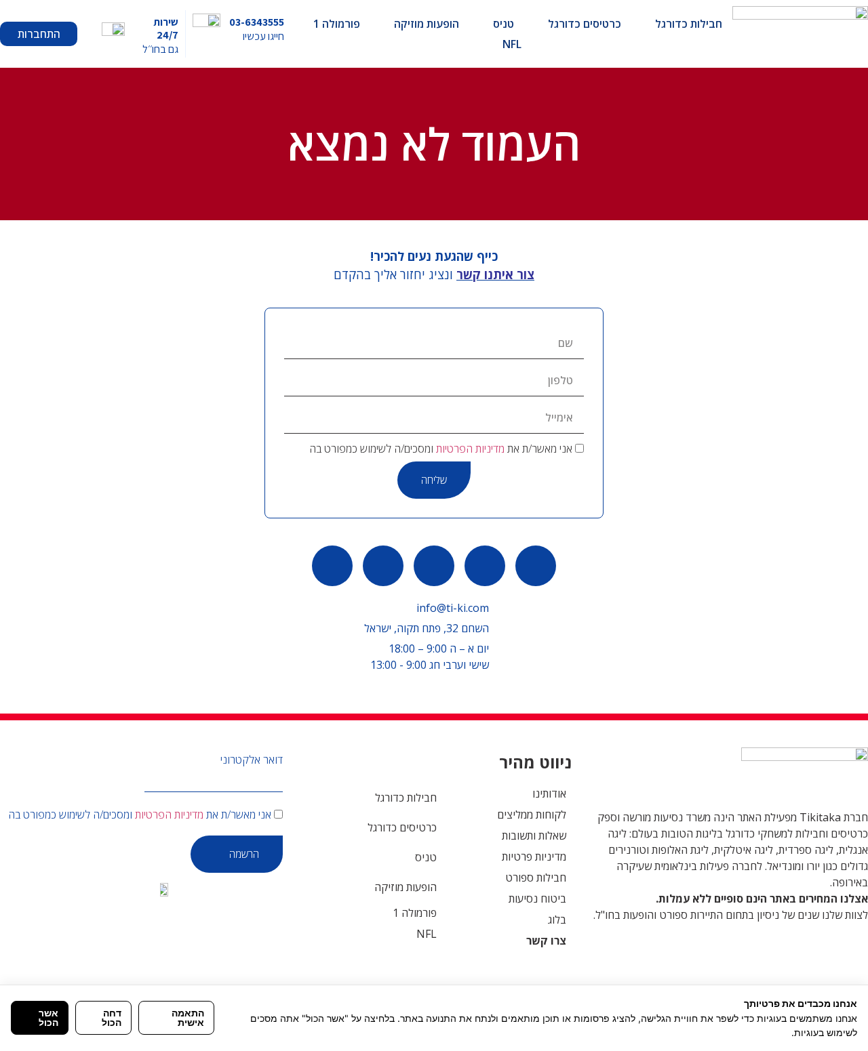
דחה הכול (111, 1017)
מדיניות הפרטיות (470, 448)
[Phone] (485, 565)
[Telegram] (383, 565)
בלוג (557, 919)
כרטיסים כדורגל (584, 23)
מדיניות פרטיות (534, 856)
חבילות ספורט (535, 877)
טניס (503, 23)
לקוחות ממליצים (531, 814)
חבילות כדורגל (688, 23)
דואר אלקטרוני (251, 759)
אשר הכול (48, 1017)
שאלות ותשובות (534, 835)
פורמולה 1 (336, 23)
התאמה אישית (188, 1017)
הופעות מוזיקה (426, 23)
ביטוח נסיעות (537, 898)
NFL (511, 44)
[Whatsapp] (535, 565)
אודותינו (549, 793)
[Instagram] (332, 565)
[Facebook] (434, 565)
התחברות (39, 33)
